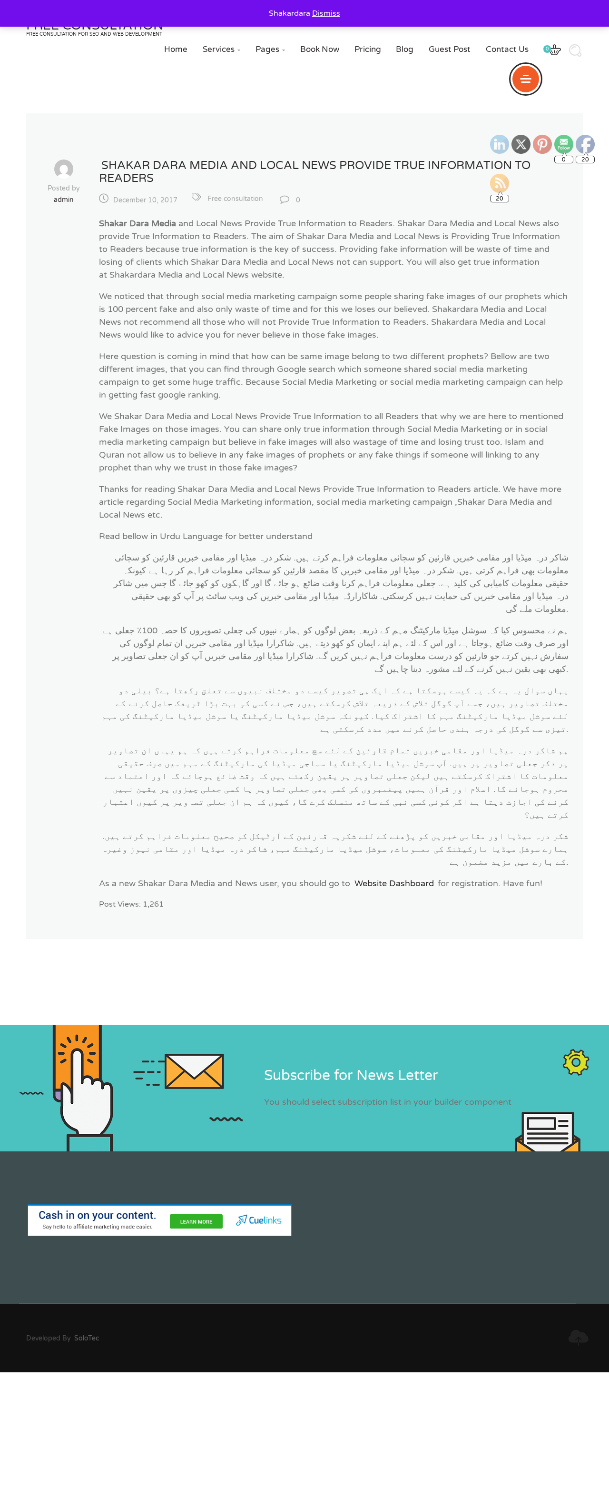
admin (64, 200)
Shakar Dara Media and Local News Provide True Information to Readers (314, 172)
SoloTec (86, 1338)
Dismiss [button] (326, 13)
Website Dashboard (394, 883)
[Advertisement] (285, 1439)
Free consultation (235, 199)
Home (175, 49)
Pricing (367, 49)
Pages (270, 49)
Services (221, 49)
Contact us (507, 49)
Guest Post (450, 49)
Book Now (319, 49)
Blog (404, 49)
